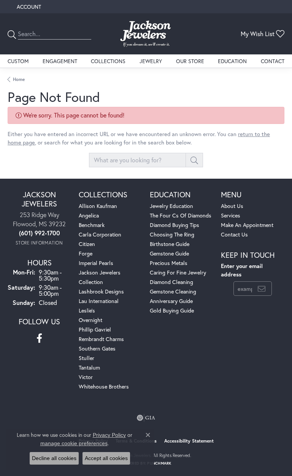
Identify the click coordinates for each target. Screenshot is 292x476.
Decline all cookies (54, 458)
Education (232, 61)
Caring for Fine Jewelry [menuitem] (178, 272)
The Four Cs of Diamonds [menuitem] (180, 215)
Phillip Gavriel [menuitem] (95, 329)
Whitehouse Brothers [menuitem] (104, 386)
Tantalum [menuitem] (89, 367)
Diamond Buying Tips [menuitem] (174, 224)
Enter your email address (242, 270)
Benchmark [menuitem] (92, 224)
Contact (272, 61)
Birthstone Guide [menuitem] (169, 244)
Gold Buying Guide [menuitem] (172, 310)
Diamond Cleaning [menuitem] (171, 282)
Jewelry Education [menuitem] (171, 205)
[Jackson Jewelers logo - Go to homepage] (146, 33)
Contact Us (234, 234)
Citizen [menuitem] (87, 244)
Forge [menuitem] (85, 253)
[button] (28, 6)
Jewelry (151, 61)
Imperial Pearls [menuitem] (96, 263)
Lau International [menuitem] (99, 301)
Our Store (190, 61)
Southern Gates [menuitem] (97, 348)
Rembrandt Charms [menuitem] (101, 339)
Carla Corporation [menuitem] (100, 234)
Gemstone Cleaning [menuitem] (173, 291)
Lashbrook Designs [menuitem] (101, 291)
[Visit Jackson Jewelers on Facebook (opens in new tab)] (39, 338)
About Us (232, 205)
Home (19, 79)
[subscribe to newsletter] (261, 288)
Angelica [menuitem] (89, 215)
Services (230, 215)
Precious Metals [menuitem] (168, 263)
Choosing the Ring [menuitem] (172, 234)
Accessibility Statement (189, 441)
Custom (18, 61)
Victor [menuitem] (86, 377)
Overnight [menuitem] (90, 320)
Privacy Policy (109, 435)
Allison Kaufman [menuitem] (98, 205)
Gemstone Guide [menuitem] (169, 253)
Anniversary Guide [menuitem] (171, 301)
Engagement (60, 61)
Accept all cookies (106, 458)
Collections (108, 61)
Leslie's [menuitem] (87, 310)
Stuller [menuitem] (86, 358)
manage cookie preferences (74, 443)
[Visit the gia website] (146, 418)
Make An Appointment (247, 224)
